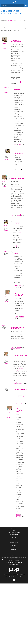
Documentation (14, 534)
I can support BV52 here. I (17, 223)
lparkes (4, 325)
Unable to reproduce (17, 178)
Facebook (14, 544)
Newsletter (14, 551)
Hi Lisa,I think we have (19, 410)
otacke (4, 43)
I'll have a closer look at (19, 152)
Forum (14, 537)
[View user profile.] (4, 41)
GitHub (14, 547)
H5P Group (22, 575)
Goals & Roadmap (14, 536)
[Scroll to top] (14, 580)
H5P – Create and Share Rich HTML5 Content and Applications (14, 2)
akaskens (10, 20)
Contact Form (14, 549)
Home (14, 530)
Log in (2, 33)
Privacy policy (9, 576)
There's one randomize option (16, 41)
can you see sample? (21, 389)
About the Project (14, 564)
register (7, 33)
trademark (15, 575)
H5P (14, 570)
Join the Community (8, 559)
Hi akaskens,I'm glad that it (19, 294)
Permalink (4, 48)
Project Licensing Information (14, 562)
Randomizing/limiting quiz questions (17, 327)
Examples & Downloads (14, 532)
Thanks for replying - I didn (18, 90)
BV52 (3, 182)
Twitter (14, 545)
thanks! (16, 253)
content (17, 191)
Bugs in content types (10, 24)
